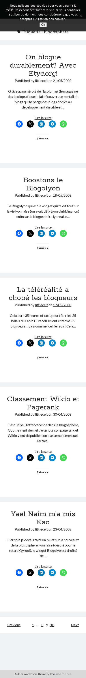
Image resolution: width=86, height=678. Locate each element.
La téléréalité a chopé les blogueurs (43, 294)
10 (52, 625)
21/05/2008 (62, 80)
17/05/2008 (62, 305)
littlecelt (41, 80)
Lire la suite (43, 118)
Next (75, 625)
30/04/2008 (62, 414)
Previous (14, 625)
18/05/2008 (62, 195)
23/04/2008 (62, 529)
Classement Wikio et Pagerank (43, 403)
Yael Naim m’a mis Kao (43, 518)
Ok (43, 24)
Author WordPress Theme (30, 674)
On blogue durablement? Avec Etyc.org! (43, 65)
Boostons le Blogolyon (43, 184)
